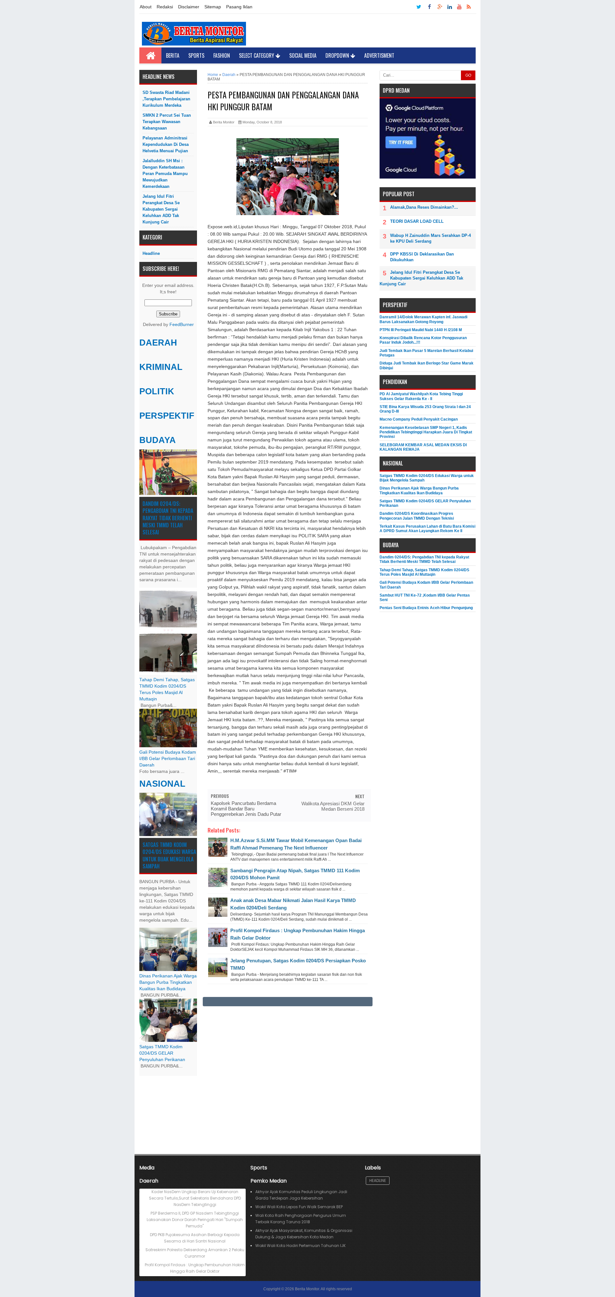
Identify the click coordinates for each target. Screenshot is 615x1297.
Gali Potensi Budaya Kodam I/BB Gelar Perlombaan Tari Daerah (167, 758)
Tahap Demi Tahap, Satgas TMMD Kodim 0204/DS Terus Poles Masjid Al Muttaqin (424, 572)
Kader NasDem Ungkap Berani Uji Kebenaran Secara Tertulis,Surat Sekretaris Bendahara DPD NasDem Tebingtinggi (195, 1198)
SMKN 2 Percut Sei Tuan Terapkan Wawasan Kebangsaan (167, 121)
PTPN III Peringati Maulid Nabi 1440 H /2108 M (421, 330)
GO (468, 75)
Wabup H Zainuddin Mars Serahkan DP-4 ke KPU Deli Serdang (430, 238)
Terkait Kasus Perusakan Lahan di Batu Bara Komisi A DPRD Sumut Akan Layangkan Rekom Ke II (427, 528)
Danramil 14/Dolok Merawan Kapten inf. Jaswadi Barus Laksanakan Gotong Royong (423, 319)
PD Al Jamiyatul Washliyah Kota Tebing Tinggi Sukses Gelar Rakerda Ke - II (421, 396)
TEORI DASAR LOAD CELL (417, 221)
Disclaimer (188, 6)
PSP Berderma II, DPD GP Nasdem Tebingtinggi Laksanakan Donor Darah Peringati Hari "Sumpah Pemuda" (195, 1219)
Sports (196, 55)
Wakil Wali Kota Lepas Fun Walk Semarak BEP (299, 1206)
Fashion (221, 55)
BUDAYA (157, 440)
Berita (172, 55)
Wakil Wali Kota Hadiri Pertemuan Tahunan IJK (300, 1245)
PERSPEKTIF (166, 416)
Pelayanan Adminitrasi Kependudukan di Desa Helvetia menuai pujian (166, 144)
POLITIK (156, 391)
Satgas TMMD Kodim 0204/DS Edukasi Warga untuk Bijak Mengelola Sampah (169, 855)
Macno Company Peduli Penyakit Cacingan (419, 419)
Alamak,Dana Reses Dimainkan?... (424, 207)
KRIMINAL (161, 367)
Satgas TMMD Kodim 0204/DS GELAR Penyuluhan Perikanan (162, 1053)
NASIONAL (162, 784)
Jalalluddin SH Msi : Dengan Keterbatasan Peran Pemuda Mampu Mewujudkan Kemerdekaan (165, 173)
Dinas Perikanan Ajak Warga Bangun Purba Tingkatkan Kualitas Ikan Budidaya (168, 982)
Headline (151, 253)
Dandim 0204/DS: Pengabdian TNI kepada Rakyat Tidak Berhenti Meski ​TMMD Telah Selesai (168, 518)
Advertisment (379, 55)
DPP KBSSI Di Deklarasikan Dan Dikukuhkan (422, 257)
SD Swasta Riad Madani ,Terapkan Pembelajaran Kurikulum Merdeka (166, 99)
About (146, 6)
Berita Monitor (307, 1289)
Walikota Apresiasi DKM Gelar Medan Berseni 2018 (333, 806)
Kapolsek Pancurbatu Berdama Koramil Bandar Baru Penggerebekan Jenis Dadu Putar (246, 808)
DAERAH (158, 342)
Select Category (257, 55)
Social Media (302, 55)
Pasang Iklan (239, 6)
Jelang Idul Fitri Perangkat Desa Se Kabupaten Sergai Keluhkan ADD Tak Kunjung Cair (161, 209)
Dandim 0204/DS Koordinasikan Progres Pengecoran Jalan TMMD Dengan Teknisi (417, 515)
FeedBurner (181, 324)
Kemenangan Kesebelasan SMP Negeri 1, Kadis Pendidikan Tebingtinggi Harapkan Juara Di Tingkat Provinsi (426, 432)
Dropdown (337, 55)
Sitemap (212, 6)
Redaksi (165, 6)
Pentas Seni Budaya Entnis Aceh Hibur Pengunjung (426, 608)
